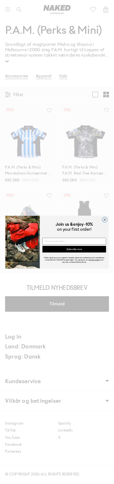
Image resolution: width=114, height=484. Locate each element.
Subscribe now (74, 249)
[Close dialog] (104, 219)
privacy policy (94, 260)
